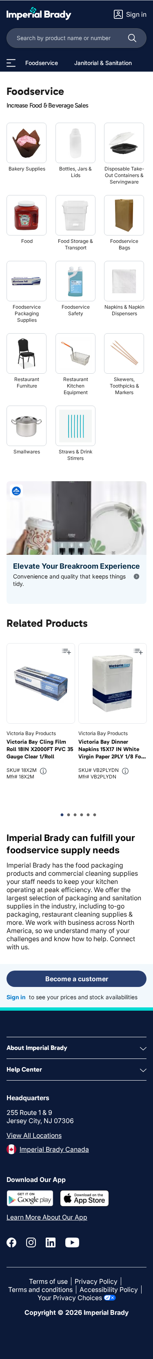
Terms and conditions (40, 1289)
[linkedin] (50, 1242)
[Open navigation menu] (11, 62)
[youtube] (72, 1242)
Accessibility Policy (109, 1289)
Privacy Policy (96, 1281)
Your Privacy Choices (70, 1298)
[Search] (132, 38)
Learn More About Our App (47, 1217)
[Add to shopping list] (66, 652)
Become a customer (76, 979)
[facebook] (11, 1242)
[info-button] (43, 771)
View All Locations (34, 1135)
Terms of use (48, 1281)
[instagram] (31, 1242)
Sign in (16, 996)
